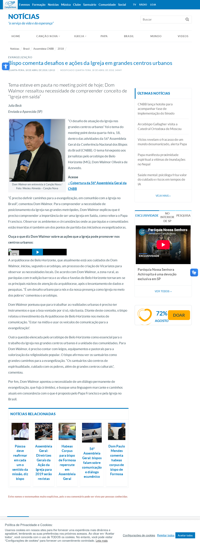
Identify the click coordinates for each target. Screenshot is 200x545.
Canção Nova (47, 36)
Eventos (24, 4)
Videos (183, 36)
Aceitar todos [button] (185, 535)
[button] (6, 66)
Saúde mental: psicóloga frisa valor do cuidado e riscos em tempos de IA (162, 179)
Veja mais (163, 195)
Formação (39, 4)
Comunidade (107, 4)
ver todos (163, 291)
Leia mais (102, 540)
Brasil (129, 36)
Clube (77, 4)
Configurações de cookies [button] (139, 535)
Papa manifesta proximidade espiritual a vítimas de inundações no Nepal (161, 159)
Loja (153, 4)
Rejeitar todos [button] (165, 535)
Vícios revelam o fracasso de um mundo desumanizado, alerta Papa (162, 142)
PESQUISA (183, 215)
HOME (16, 36)
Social (122, 4)
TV (134, 4)
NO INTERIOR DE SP (167, 217)
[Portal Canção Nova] (10, 4)
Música (66, 4)
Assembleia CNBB (43, 48)
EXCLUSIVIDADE (147, 215)
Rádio (143, 4)
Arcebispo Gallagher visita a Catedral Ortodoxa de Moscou (159, 126)
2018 (61, 48)
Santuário (89, 4)
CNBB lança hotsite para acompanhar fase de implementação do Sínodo (156, 108)
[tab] (147, 215)
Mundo (156, 36)
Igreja (79, 36)
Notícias (14, 48)
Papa (104, 36)
